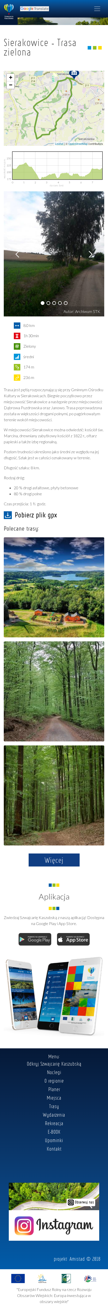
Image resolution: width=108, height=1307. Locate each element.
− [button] (10, 85)
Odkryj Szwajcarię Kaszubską (54, 1063)
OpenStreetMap (78, 144)
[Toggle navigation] (97, 9)
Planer (54, 1089)
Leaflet (59, 144)
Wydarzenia (54, 1114)
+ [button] (10, 77)
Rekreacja (54, 1123)
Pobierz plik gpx (36, 514)
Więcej (54, 860)
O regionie (54, 1080)
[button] (42, 303)
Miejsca (54, 1097)
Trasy (54, 1106)
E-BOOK (54, 1131)
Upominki (54, 1140)
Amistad (77, 1258)
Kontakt (54, 1148)
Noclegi (54, 1072)
